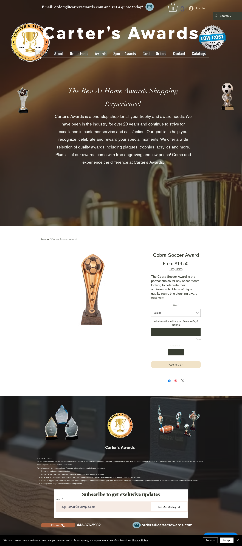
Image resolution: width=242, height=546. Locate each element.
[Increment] (181, 352)
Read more (157, 297)
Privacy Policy (140, 540)
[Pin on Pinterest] (176, 381)
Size (176, 305)
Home (45, 239)
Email (58, 499)
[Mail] (149, 7)
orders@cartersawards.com (78, 7)
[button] (125, 53)
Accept (226, 540)
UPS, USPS (176, 269)
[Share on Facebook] (169, 381)
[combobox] (176, 313)
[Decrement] (170, 352)
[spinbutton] (176, 352)
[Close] (238, 540)
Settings (210, 540)
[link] (179, 7)
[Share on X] (183, 381)
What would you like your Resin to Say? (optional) (176, 323)
